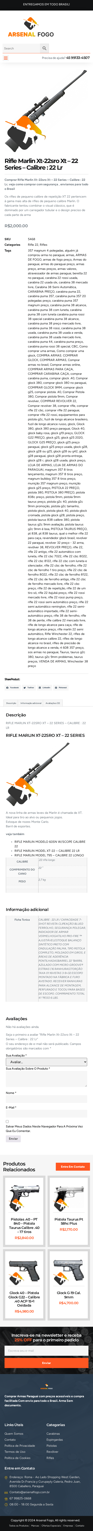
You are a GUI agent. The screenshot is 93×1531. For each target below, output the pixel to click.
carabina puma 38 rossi (44, 328)
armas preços (46, 269)
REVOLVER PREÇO (58, 547)
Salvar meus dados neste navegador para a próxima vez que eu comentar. (44, 1129)
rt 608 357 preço (71, 648)
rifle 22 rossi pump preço (65, 597)
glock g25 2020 (72, 437)
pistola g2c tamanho (65, 506)
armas (70, 255)
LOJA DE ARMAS (40, 465)
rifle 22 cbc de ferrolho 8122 (68, 574)
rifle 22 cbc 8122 (39, 561)
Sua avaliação (16, 1055)
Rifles (43, 245)
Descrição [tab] (11, 703)
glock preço (77, 460)
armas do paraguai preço (58, 264)
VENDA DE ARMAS (52, 661)
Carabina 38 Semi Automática (55, 287)
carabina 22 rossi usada (61, 278)
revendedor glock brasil (59, 538)
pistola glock (36, 511)
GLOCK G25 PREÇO (42, 442)
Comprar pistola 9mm (49, 396)
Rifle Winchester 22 (58, 634)
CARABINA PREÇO (41, 291)
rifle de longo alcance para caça (49, 625)
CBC (75, 346)
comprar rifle (66, 406)
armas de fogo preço (57, 259)
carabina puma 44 (40, 342)
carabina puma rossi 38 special (49, 346)
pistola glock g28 (53, 515)
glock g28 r (35, 460)
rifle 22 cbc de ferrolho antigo (48, 579)
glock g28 (80, 447)
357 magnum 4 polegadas (45, 250)
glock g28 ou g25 (40, 451)
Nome (11, 1093)
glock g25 (52, 437)
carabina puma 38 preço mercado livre (54, 323)
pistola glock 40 (57, 511)
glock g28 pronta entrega (64, 456)
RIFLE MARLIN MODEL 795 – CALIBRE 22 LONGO (49, 855)
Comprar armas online (65, 365)
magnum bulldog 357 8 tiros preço (51, 479)
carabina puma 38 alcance (68, 305)
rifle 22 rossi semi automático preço (52, 602)
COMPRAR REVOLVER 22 (58, 401)
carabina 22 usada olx (42, 282)
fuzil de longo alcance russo (47, 424)
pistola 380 (35, 492)
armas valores (67, 269)
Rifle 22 (33, 245)
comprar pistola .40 (48, 392)
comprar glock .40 (61, 378)
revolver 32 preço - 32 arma (64, 543)
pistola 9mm (54, 497)
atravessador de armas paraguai (49, 273)
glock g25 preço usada (56, 447)
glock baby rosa (38, 433)
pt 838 (32, 533)
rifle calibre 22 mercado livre (65, 620)
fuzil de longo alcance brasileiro (65, 419)
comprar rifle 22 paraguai (62, 410)
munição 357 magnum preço (47, 483)
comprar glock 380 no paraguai (64, 383)
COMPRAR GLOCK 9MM (45, 387)
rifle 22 (77, 547)
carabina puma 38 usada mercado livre (54, 337)
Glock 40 (78, 428)
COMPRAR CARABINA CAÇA (48, 374)
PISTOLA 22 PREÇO (65, 488)
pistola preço (75, 515)
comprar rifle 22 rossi (42, 415)
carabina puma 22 (68, 291)
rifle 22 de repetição (51, 588)
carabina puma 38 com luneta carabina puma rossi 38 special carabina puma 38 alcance (56, 314)
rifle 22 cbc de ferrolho (60, 565)
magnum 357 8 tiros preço (63, 474)
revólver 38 (35, 547)
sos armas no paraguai (43, 652)
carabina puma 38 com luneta (48, 310)
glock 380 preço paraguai (52, 428)
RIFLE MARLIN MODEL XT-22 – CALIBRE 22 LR (47, 851)
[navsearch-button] (64, 26)
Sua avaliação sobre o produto (28, 1068)
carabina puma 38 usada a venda (59, 333)
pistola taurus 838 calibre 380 (48, 520)
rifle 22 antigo (37, 552)
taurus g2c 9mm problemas (54, 657)
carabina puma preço (68, 342)
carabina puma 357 (41, 296)
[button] (6, 58)
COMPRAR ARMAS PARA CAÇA (50, 369)
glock (71, 424)
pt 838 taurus (48, 533)
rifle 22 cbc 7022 (49, 556)
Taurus (64, 652)
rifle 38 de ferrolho (66, 615)
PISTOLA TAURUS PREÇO (69, 529)
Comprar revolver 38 (42, 406)
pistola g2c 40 (57, 502)
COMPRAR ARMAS (53, 360)
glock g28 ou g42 (65, 451)
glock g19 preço (62, 433)
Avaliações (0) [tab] (53, 703)
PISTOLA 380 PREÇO (59, 492)
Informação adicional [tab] (31, 703)
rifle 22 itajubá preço (52, 593)
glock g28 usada (56, 460)
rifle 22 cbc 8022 (75, 556)
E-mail (11, 1107)
